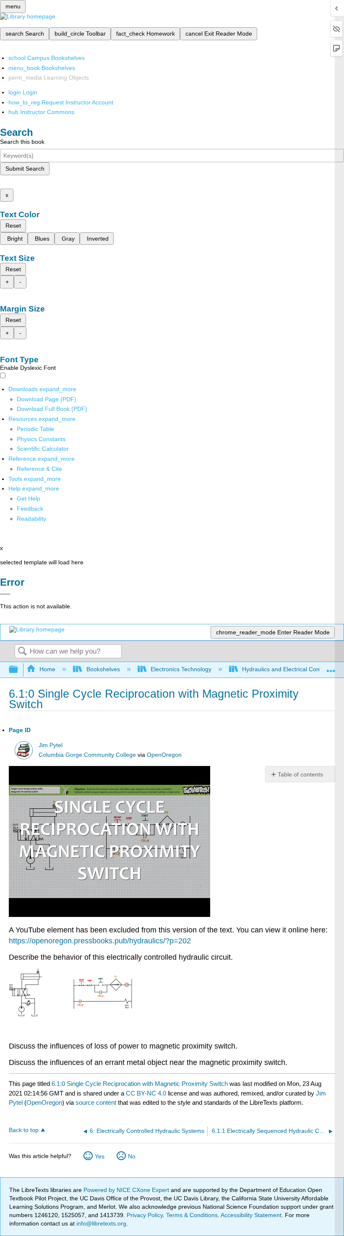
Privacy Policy (145, 1215)
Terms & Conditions (192, 1215)
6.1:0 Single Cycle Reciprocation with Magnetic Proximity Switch (140, 1083)
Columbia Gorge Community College (87, 755)
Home (47, 669)
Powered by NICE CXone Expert (127, 1190)
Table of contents (300, 774)
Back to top (24, 1130)
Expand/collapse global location (331, 667)
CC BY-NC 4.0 (146, 1093)
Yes (99, 1156)
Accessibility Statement (251, 1215)
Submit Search (24, 168)
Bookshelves (103, 669)
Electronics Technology (181, 669)
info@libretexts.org (100, 1223)
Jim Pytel (51, 745)
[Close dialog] (5, 594)
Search (22, 651)
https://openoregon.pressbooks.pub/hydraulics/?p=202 (100, 941)
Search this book (22, 141)
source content (96, 1102)
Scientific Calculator (43, 448)
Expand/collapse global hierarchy (19, 670)
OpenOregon (164, 755)
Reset (13, 225)
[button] (30, 508)
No (132, 1156)
